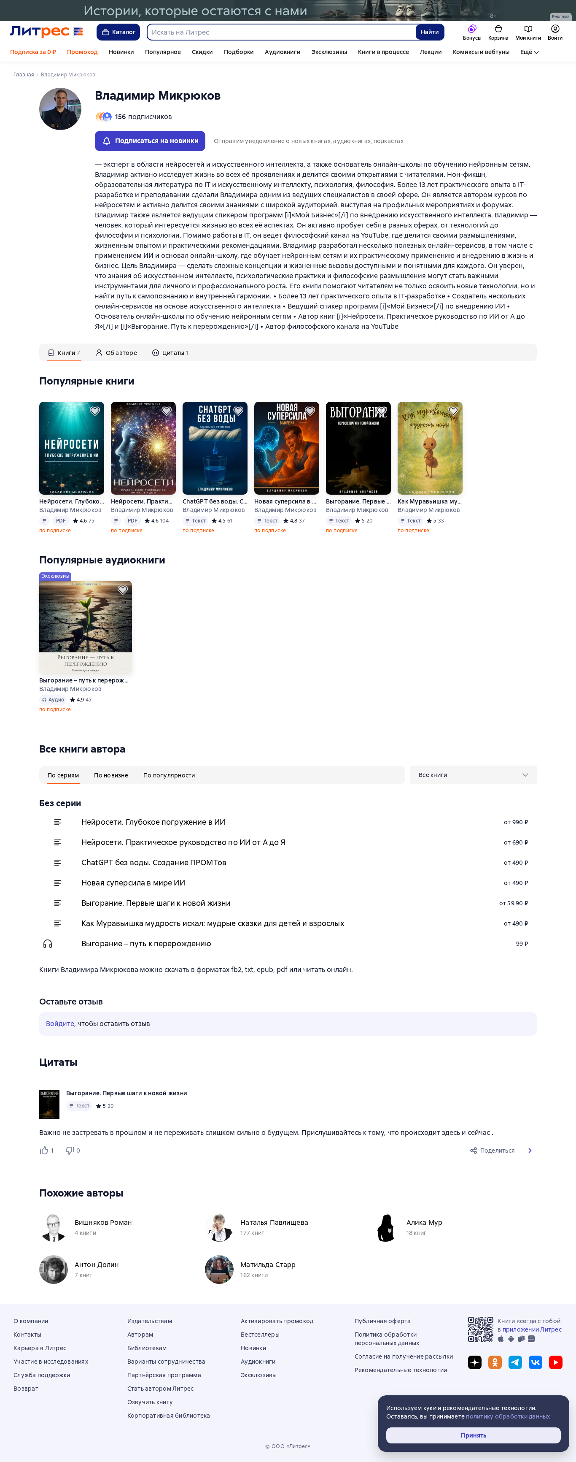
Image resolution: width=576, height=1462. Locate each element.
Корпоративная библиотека (168, 1415)
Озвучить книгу (150, 1402)
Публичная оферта (383, 1321)
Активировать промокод (277, 1321)
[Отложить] (95, 411)
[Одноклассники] (495, 1362)
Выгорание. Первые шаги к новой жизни (358, 501)
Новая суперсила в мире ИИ (286, 501)
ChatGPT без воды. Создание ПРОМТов (215, 501)
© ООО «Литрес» (288, 1446)
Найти (430, 32)
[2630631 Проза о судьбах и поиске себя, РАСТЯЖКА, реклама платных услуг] (288, 10)
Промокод (82, 52)
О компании (30, 1321)
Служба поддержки (41, 1375)
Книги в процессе (383, 52)
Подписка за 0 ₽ (33, 52)
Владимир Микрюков (70, 510)
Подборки (239, 52)
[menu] (473, 775)
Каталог (124, 32)
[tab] (64, 352)
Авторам (140, 1334)
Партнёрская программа (164, 1375)
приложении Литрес (532, 1329)
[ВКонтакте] (535, 1362)
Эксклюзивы (329, 52)
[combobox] (281, 32)
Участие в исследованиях (50, 1361)
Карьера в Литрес (39, 1348)
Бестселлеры (260, 1334)
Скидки (202, 52)
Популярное (163, 52)
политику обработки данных (508, 1416)
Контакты (27, 1334)
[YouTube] (556, 1362)
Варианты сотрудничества (166, 1361)
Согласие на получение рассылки (404, 1356)
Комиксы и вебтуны (481, 52)
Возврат (25, 1388)
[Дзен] (475, 1362)
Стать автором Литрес (160, 1388)
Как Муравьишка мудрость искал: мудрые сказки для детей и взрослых (430, 501)
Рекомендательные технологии (401, 1370)
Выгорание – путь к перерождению (85, 680)
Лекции (431, 52)
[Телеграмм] (515, 1362)
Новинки (121, 52)
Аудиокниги (283, 52)
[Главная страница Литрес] (46, 32)
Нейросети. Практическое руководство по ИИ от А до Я (143, 501)
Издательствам (149, 1321)
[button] (530, 1150)
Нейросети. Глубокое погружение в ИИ (71, 501)
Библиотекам (147, 1348)
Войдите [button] (60, 1023)
